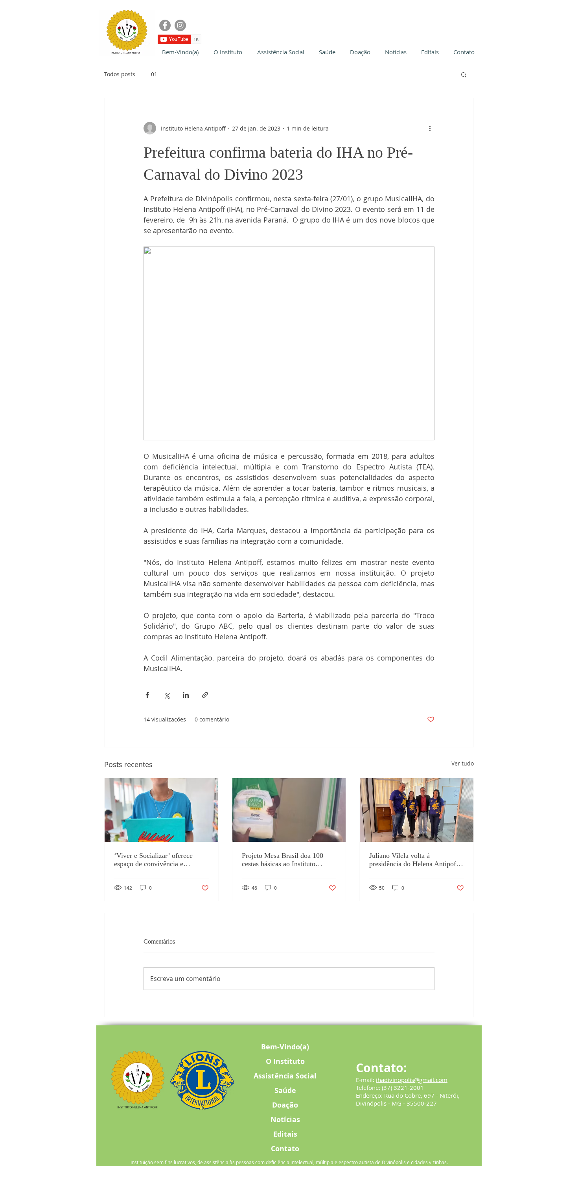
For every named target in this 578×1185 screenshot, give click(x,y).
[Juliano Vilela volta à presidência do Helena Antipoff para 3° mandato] (416, 810)
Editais (285, 1134)
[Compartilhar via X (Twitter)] (166, 695)
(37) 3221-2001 (403, 1087)
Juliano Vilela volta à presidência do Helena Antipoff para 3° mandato (413, 860)
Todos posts (119, 74)
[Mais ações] (429, 128)
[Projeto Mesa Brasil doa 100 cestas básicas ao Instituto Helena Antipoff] (289, 810)
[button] (464, 74)
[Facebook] (165, 25)
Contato (285, 1149)
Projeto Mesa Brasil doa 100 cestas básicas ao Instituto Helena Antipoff (282, 860)
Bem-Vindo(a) (285, 1047)
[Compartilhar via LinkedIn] (186, 695)
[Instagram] (180, 25)
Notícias (285, 1119)
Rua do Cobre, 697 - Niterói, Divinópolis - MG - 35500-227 (408, 1099)
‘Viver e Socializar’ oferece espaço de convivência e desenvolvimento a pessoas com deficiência (159, 860)
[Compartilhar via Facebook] (147, 695)
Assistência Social (285, 1076)
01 (154, 74)
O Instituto (285, 1061)
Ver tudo (462, 763)
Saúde (285, 1090)
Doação (285, 1105)
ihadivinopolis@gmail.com (411, 1080)
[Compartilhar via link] (205, 695)
